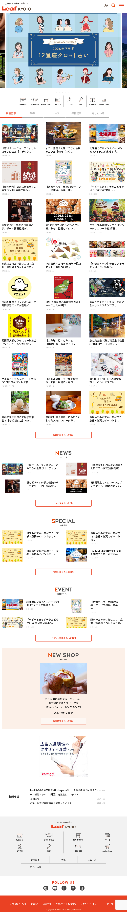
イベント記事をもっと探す (63, 638)
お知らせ (34, 798)
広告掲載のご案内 (18, 903)
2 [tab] (59, 92)
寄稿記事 (76, 113)
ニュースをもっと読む (63, 503)
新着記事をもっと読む (63, 435)
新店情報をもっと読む (63, 721)
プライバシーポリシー (91, 903)
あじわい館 (98, 113)
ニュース (54, 113)
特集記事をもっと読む (63, 571)
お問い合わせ (111, 903)
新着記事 (11, 113)
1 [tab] (56, 92)
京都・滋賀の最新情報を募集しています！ (52, 802)
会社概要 (35, 903)
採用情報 (47, 903)
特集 (32, 113)
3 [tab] (62, 92)
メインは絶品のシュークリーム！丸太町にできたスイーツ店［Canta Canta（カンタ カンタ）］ (64, 703)
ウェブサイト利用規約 (66, 903)
